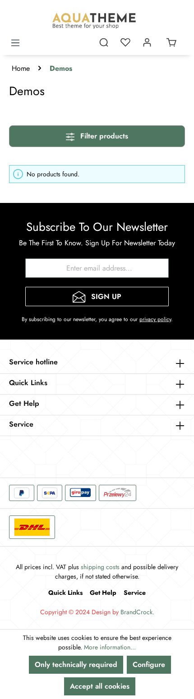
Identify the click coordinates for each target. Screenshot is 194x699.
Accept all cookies (99, 686)
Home (21, 68)
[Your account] (147, 42)
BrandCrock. (137, 611)
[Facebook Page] (18, 454)
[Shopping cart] (171, 42)
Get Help (103, 592)
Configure (149, 664)
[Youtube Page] (63, 454)
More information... (110, 647)
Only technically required (76, 664)
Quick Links (65, 592)
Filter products (103, 136)
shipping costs (100, 566)
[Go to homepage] (97, 20)
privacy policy (155, 319)
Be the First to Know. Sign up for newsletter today (97, 243)
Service (135, 592)
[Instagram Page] (40, 454)
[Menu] (15, 39)
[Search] (104, 42)
